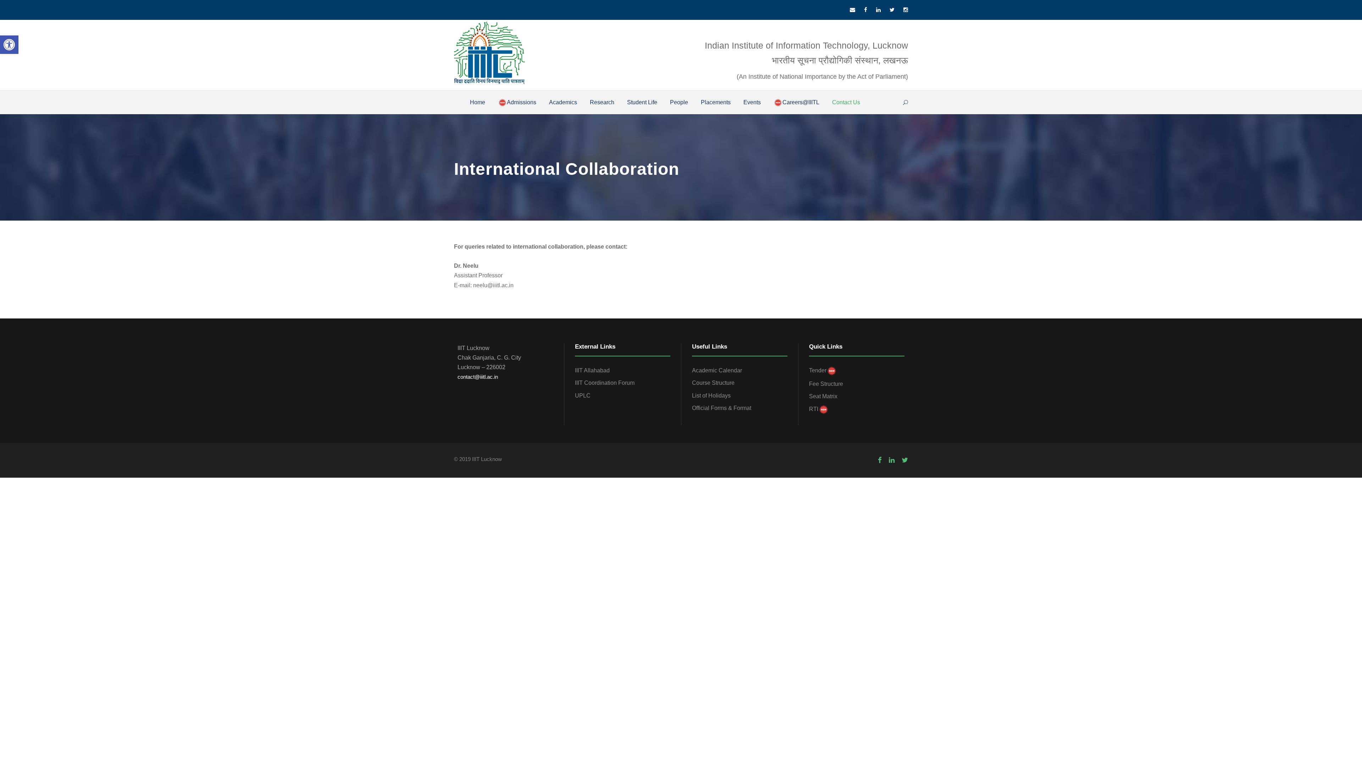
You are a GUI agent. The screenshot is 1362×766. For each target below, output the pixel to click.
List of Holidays (711, 396)
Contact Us (846, 102)
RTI (813, 409)
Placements (716, 102)
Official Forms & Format (721, 408)
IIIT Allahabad (592, 370)
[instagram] (905, 10)
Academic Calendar (717, 370)
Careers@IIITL (800, 102)
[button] (9, 44)
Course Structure (713, 383)
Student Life (642, 102)
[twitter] (892, 10)
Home (477, 102)
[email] (852, 10)
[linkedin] (878, 10)
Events (752, 102)
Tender (817, 370)
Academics (563, 102)
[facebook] (865, 10)
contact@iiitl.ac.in (478, 377)
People (679, 102)
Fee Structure (826, 384)
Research (602, 102)
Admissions (521, 102)
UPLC (583, 396)
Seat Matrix (823, 396)
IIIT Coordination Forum (605, 383)
